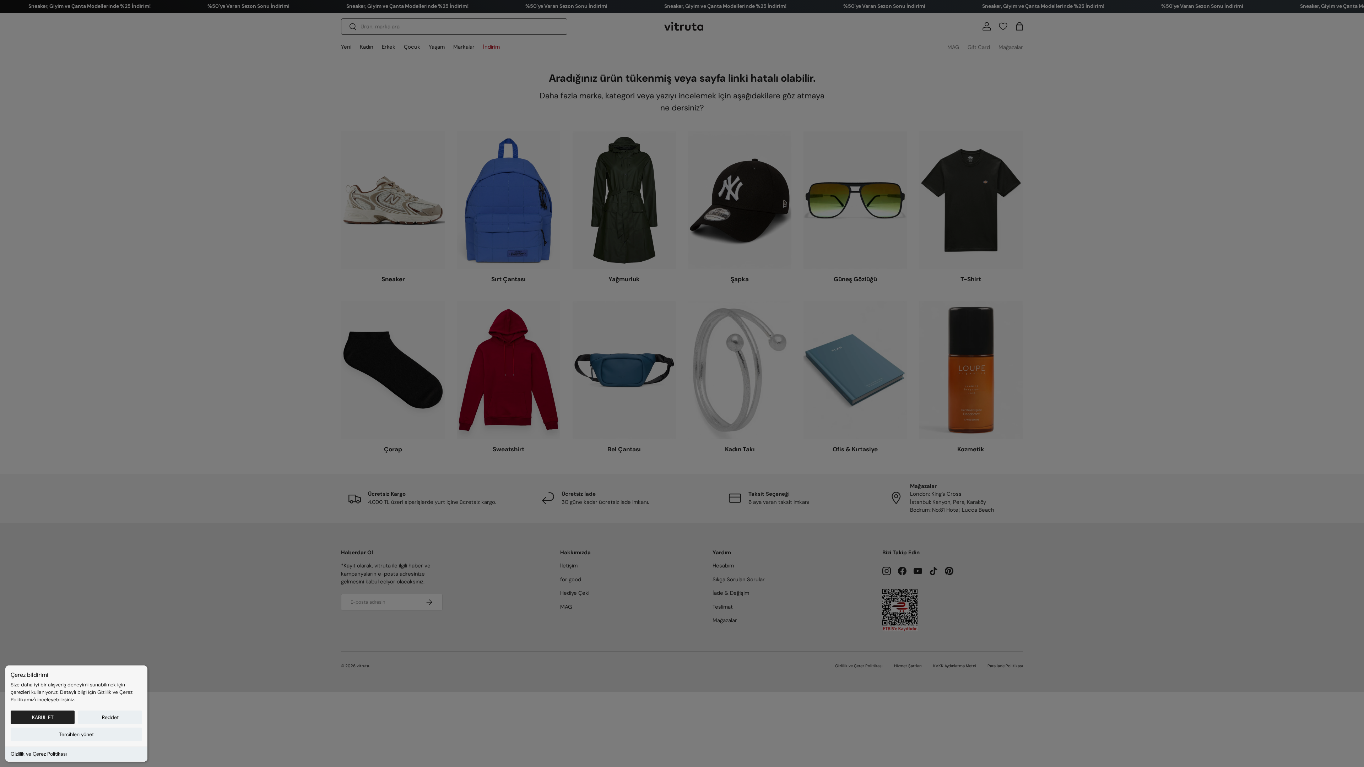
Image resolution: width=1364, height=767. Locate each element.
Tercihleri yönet (76, 734)
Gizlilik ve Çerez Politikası (39, 754)
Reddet (110, 717)
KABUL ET (43, 717)
